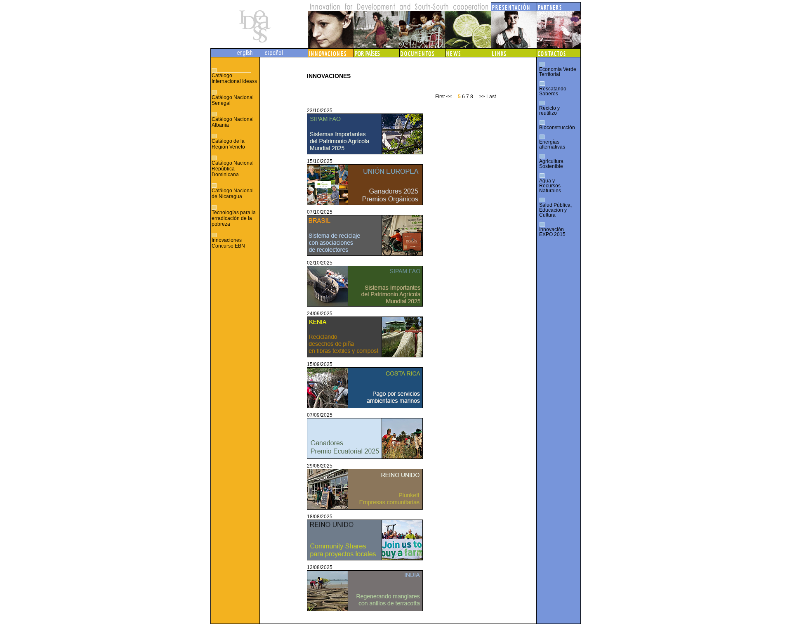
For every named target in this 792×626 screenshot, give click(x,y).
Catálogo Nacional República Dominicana (233, 168)
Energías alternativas (552, 144)
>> (482, 96)
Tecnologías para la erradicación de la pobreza (234, 218)
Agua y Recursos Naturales (550, 185)
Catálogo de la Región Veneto (228, 144)
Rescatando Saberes (552, 91)
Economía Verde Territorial (557, 72)
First (440, 96)
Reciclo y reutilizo (549, 111)
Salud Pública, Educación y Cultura (555, 210)
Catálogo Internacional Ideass (234, 78)
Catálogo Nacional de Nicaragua (233, 193)
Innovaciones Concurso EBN (228, 243)
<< (449, 96)
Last (491, 96)
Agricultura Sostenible (551, 164)
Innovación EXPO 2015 (552, 232)
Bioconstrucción (557, 127)
